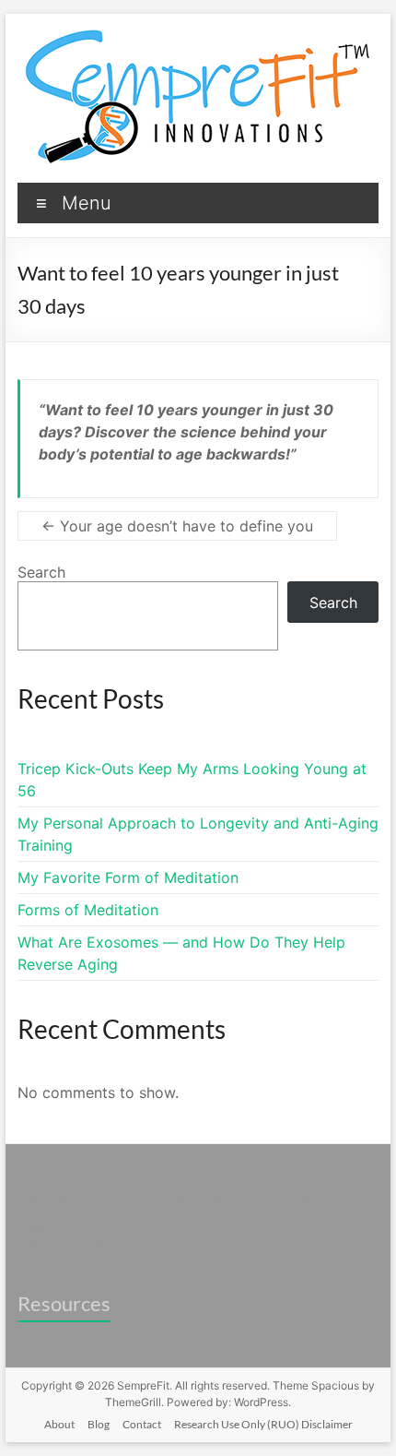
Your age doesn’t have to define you (177, 526)
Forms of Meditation (87, 910)
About (59, 1424)
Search (41, 572)
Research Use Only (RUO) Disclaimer (263, 1424)
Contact (141, 1424)
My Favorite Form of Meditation (128, 877)
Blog (98, 1424)
